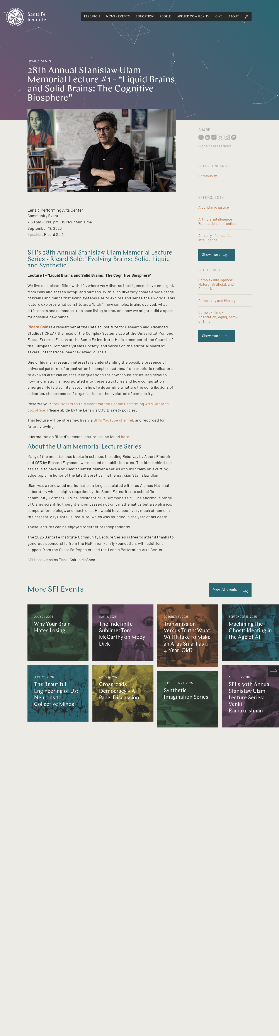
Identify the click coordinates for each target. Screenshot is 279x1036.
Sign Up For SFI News (214, 146)
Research (92, 16)
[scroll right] (273, 671)
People (165, 16)
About (233, 16)
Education (145, 16)
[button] (92, 16)
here (125, 436)
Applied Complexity (193, 16)
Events (45, 61)
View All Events (225, 590)
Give (218, 16)
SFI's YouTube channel (113, 420)
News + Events (118, 16)
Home (32, 61)
